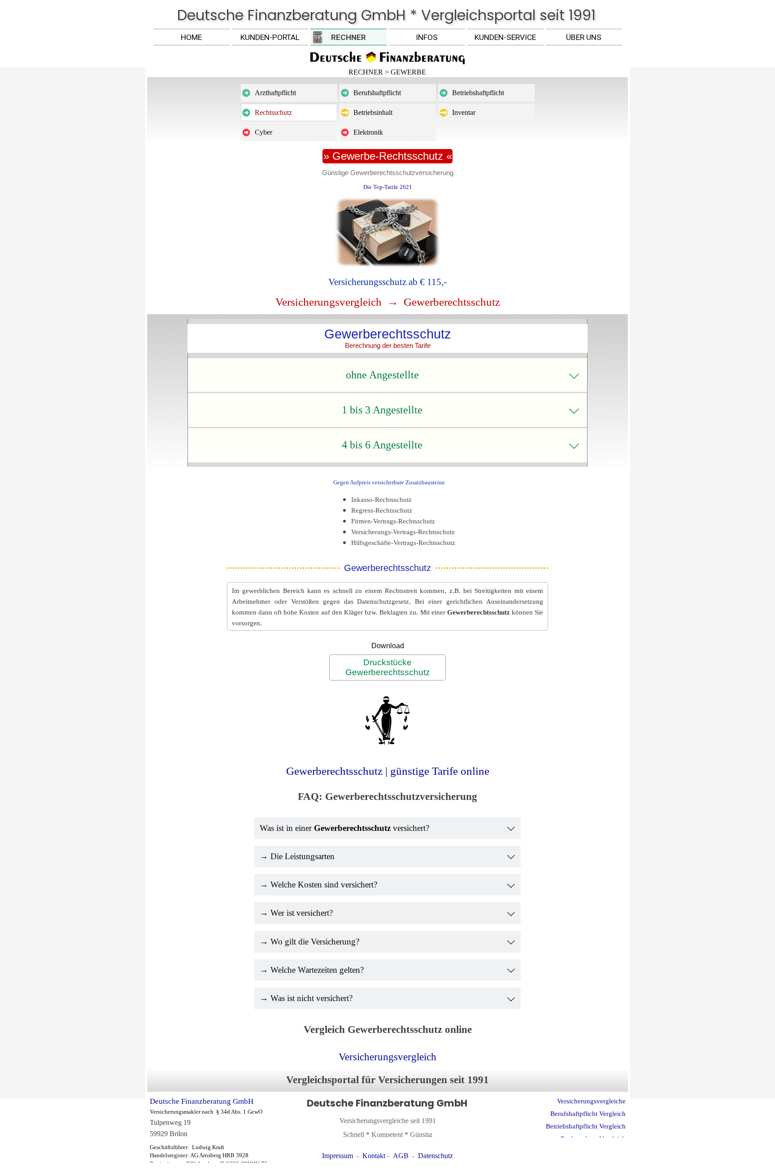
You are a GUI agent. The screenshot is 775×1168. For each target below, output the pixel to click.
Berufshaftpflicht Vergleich (588, 1113)
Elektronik (368, 132)
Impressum (337, 1155)
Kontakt (373, 1155)
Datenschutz (435, 1155)
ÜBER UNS (583, 37)
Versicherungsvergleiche (591, 1101)
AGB (401, 1155)
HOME (191, 37)
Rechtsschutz (273, 112)
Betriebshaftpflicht (478, 93)
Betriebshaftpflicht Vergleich (586, 1126)
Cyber (263, 132)
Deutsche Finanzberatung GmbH (201, 1101)
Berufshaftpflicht (377, 93)
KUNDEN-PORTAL (270, 37)
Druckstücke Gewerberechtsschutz (387, 667)
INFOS (427, 37)
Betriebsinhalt (372, 112)
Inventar (463, 112)
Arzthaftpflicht (275, 93)
